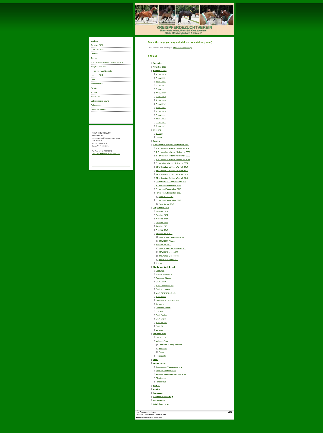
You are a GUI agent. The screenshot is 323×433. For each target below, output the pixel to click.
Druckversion (145, 412)
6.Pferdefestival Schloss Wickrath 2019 (172, 167)
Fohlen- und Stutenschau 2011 (168, 193)
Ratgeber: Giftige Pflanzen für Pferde (171, 374)
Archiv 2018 (161, 100)
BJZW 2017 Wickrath (167, 241)
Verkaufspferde (162, 341)
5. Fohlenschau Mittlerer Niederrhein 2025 (173, 148)
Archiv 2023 (161, 82)
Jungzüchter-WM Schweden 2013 (172, 248)
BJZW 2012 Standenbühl (169, 256)
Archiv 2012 (161, 122)
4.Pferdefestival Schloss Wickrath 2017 (172, 171)
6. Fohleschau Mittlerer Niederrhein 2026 (171, 145)
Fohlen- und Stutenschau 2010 (168, 200)
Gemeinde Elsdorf (163, 308)
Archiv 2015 (161, 111)
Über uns (157, 130)
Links (155, 360)
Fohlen (161, 352)
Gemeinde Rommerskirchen (167, 300)
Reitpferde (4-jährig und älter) (171, 345)
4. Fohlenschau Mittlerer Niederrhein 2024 (173, 152)
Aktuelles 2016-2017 (164, 234)
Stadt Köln (160, 326)
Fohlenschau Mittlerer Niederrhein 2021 (172, 163)
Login (230, 412)
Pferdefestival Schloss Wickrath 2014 (171, 182)
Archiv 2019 (161, 96)
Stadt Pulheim (161, 323)
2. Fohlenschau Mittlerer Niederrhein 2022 (173, 159)
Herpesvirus (161, 382)
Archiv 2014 (161, 115)
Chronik (159, 137)
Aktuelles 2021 (162, 226)
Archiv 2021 (161, 89)
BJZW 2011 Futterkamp (168, 260)
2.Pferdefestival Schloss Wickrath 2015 (172, 178)
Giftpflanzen (161, 378)
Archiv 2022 (161, 85)
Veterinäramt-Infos (161, 404)
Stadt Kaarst (161, 282)
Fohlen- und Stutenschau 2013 (168, 185)
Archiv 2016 (161, 108)
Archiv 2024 (161, 78)
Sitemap (155, 412)
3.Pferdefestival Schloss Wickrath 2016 (172, 174)
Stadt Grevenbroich (164, 274)
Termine (156, 141)
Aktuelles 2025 (162, 211)
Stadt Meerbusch (163, 289)
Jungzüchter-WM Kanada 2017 (171, 237)
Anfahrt (156, 389)
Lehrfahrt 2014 (159, 334)
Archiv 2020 (161, 93)
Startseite (157, 63)
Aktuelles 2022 (162, 222)
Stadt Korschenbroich (164, 285)
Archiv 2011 (160, 126)
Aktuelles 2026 (159, 67)
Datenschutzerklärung (163, 397)
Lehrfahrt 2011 (162, 337)
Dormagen (160, 271)
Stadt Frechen (161, 315)
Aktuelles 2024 (162, 215)
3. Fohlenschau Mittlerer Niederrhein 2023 (173, 156)
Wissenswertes (159, 363)
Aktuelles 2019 (162, 230)
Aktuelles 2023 (162, 219)
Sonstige (159, 330)
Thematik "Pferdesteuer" (166, 371)
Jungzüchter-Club (161, 208)
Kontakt (156, 385)
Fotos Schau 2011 (166, 197)
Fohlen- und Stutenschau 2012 (168, 189)
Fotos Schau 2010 (166, 204)
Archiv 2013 (161, 119)
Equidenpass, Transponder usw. (169, 367)
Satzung (159, 134)
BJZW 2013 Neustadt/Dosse (170, 252)
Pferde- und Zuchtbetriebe (164, 267)
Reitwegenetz (159, 400)
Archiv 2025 (161, 74)
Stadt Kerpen (161, 319)
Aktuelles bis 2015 (163, 245)
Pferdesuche (161, 356)
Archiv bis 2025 (160, 71)
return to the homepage (182, 48)
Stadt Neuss (161, 297)
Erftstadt (159, 311)
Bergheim (160, 304)
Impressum (158, 393)
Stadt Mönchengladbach (165, 293)
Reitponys (163, 348)
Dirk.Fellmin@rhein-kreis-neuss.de (106, 154)
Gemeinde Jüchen (163, 278)
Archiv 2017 (161, 104)
